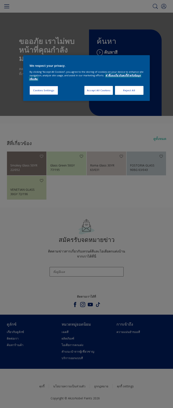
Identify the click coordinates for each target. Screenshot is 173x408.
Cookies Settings (43, 90)
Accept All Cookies (98, 90)
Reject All (129, 90)
